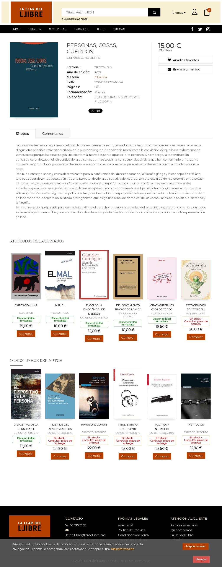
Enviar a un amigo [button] (186, 69)
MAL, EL (60, 305)
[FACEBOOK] (192, 29)
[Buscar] (154, 12)
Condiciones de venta (133, 535)
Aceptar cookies (195, 546)
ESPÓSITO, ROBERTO (84, 58)
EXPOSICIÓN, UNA (26, 305)
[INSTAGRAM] (208, 29)
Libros (34, 29)
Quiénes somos (181, 530)
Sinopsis (22, 134)
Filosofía (101, 77)
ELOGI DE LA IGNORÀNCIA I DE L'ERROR (94, 309)
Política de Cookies (131, 530)
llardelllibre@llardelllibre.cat (85, 535)
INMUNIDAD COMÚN (94, 424)
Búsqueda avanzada (75, 18)
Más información (122, 549)
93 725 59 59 (78, 525)
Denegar (201, 559)
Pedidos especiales (184, 525)
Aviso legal (125, 525)
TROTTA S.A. (104, 67)
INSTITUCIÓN (196, 424)
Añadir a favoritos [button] (185, 60)
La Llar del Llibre (182, 535)
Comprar (26, 334)
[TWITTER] (200, 29)
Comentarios (52, 134)
